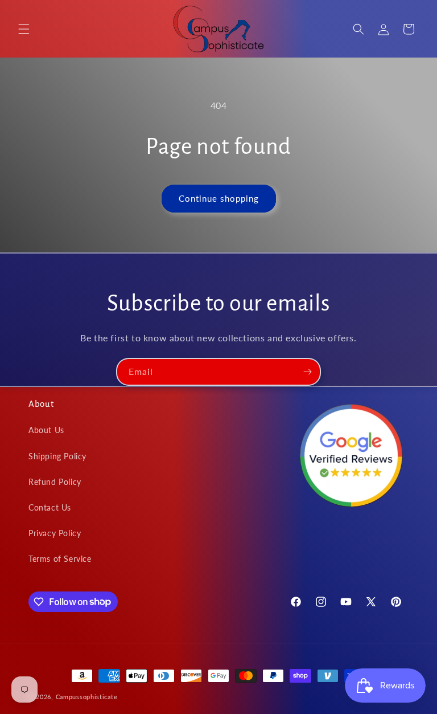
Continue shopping (219, 198)
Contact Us (49, 507)
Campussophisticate (87, 696)
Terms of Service (60, 559)
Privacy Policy (54, 533)
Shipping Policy (57, 456)
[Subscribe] (307, 372)
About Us (46, 430)
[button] (23, 29)
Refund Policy (54, 482)
